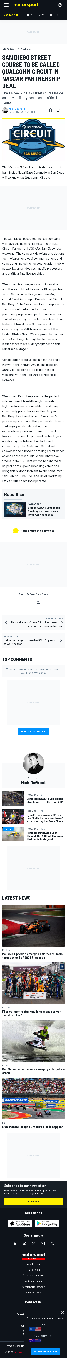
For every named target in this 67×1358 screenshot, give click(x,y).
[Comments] (59, 110)
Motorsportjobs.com (33, 1275)
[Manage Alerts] (38, 602)
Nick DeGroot (17, 109)
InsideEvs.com (33, 1263)
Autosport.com (33, 1281)
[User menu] (59, 5)
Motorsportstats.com (33, 1286)
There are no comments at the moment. (33, 671)
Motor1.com (33, 1269)
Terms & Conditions (16, 1345)
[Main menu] (6, 5)
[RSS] (52, 1243)
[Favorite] (50, 110)
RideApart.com (33, 1292)
